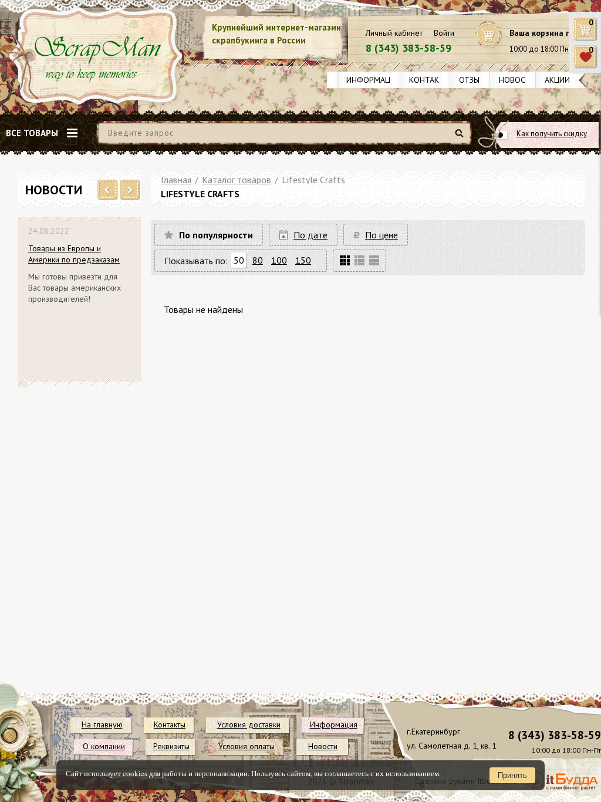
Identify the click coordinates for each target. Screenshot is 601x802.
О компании (104, 746)
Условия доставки (249, 724)
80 (257, 260)
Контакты (429, 80)
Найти (461, 137)
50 (239, 260)
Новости (517, 80)
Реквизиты (171, 746)
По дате (310, 235)
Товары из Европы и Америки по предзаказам (74, 254)
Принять (512, 775)
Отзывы (474, 80)
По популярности (216, 235)
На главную (102, 724)
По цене (381, 235)
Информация (373, 80)
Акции (557, 80)
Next (130, 190)
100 (279, 260)
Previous (107, 190)
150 (303, 260)
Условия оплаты (246, 746)
